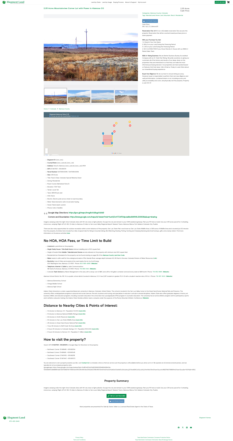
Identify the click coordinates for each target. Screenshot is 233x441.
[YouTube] (191, 428)
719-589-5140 (84, 269)
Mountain (167, 15)
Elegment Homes (205, 417)
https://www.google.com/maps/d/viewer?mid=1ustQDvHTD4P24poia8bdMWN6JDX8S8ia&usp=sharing (113, 217)
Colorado (165, 13)
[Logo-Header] (13, 2)
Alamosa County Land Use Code (114, 255)
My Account (128, 430)
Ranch (173, 15)
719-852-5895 (157, 272)
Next (137, 96)
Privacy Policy (79, 437)
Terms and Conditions (79, 439)
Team (126, 426)
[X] (183, 428)
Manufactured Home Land (154, 15)
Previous (44, 96)
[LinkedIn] (187, 428)
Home (46, 109)
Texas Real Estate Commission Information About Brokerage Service (153, 439)
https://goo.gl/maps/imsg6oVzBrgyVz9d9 (86, 213)
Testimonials (70, 426)
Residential (179, 15)
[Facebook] (179, 428)
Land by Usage (71, 422)
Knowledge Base (129, 422)
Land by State (71, 417)
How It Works (70, 430)
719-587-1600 (160, 276)
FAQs (126, 417)
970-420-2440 (14, 421)
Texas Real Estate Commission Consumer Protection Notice (153, 437)
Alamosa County (155, 13)
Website (166, 272)
